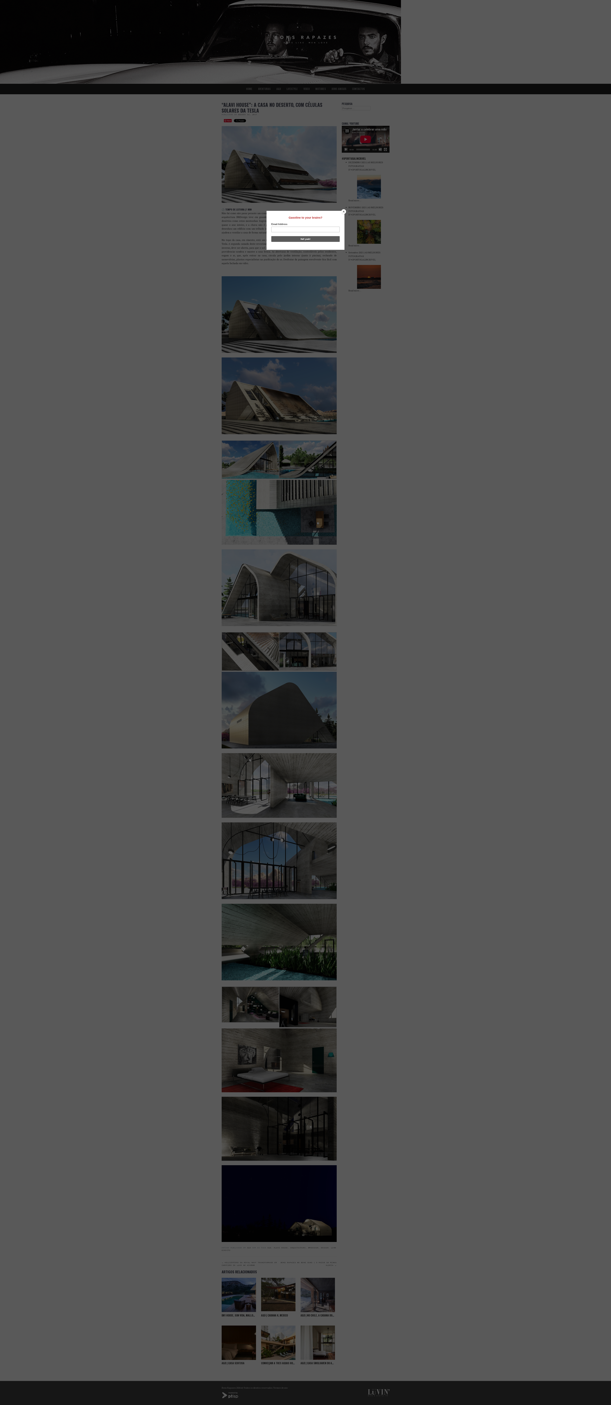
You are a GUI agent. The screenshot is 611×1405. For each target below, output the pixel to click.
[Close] (343, 211)
